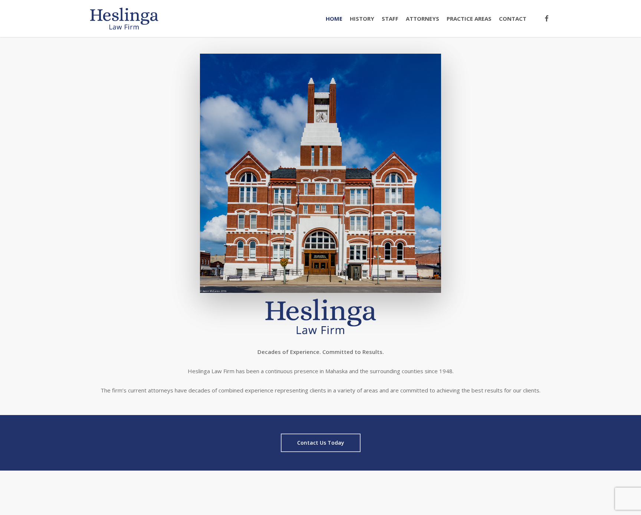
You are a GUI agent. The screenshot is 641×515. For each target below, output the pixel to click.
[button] (321, 443)
